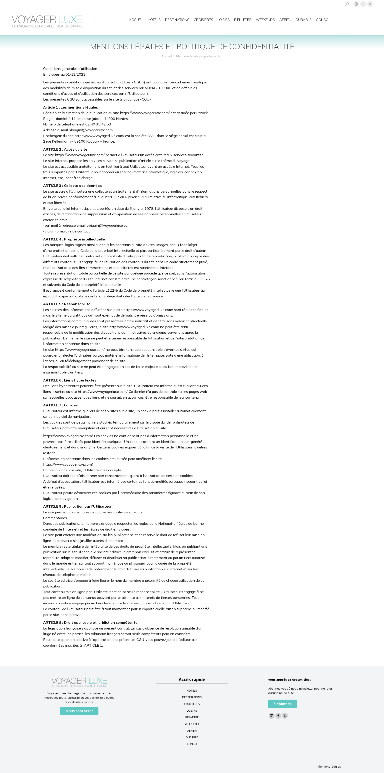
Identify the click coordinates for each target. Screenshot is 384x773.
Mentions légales (329, 766)
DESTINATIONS (192, 697)
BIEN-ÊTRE (192, 717)
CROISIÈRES (192, 704)
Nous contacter (79, 710)
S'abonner (282, 703)
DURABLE (192, 737)
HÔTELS (192, 690)
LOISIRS (192, 710)
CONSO (192, 744)
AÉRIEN (192, 731)
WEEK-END (192, 724)
